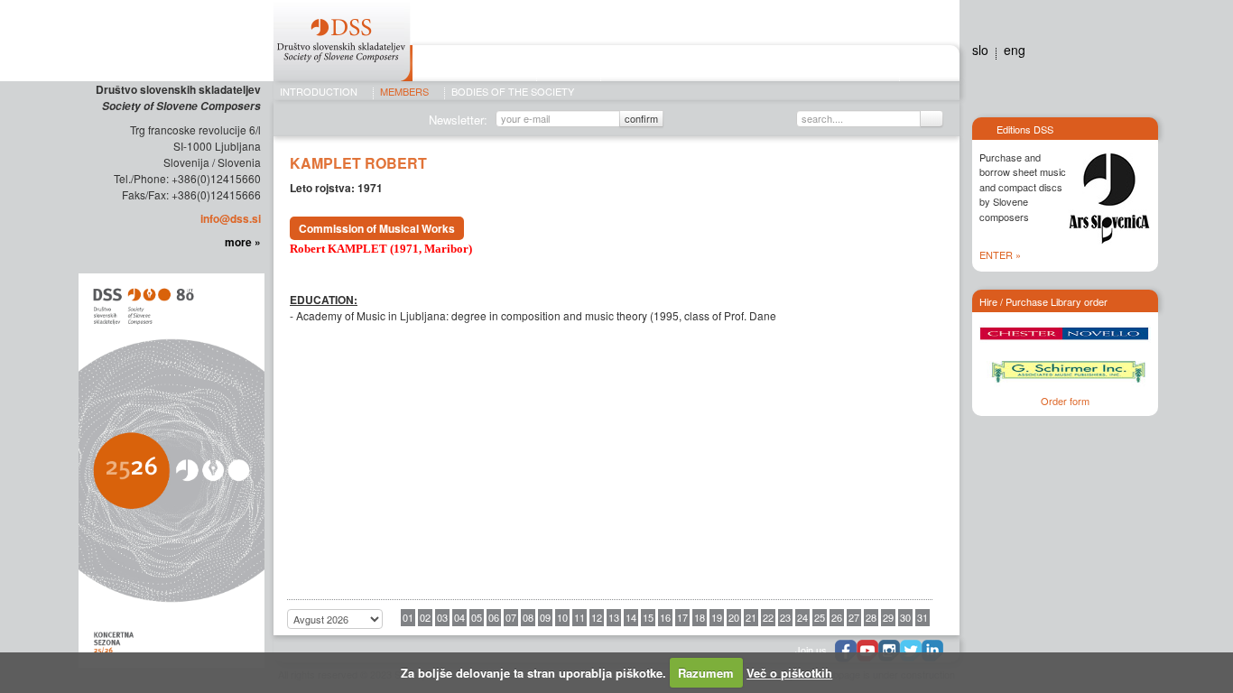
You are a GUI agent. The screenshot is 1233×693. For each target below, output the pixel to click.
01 (408, 617)
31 (922, 617)
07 (510, 617)
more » (243, 242)
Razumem (706, 672)
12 (596, 617)
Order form (1065, 400)
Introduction (318, 92)
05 (476, 617)
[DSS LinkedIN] (932, 650)
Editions (568, 66)
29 (888, 617)
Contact (925, 66)
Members (404, 92)
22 (768, 617)
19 (716, 617)
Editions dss (863, 66)
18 (699, 617)
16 (665, 617)
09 (545, 617)
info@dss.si (230, 218)
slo (980, 50)
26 (836, 617)
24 (802, 617)
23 (785, 617)
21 (751, 617)
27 (853, 617)
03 (442, 617)
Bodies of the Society (512, 92)
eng (1014, 50)
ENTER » (1000, 254)
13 (613, 617)
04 (459, 617)
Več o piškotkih (789, 672)
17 (682, 617)
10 (562, 617)
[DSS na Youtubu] (867, 650)
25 (819, 617)
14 (631, 617)
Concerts (638, 66)
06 (493, 617)
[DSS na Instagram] (889, 650)
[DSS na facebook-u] (846, 651)
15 (648, 617)
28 (871, 617)
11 (579, 617)
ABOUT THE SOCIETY (474, 66)
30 (905, 617)
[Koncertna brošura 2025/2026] (170, 469)
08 (528, 617)
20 (733, 617)
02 (425, 617)
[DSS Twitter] (911, 650)
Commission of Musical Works (377, 228)
